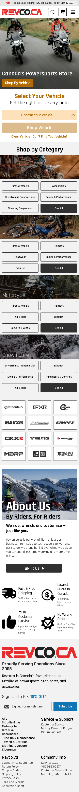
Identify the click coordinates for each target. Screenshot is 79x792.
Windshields (59, 186)
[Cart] (63, 12)
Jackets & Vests (20, 328)
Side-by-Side (11, 722)
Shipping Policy (11, 774)
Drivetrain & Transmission (20, 197)
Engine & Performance (59, 197)
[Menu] (73, 12)
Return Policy (10, 767)
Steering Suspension (20, 208)
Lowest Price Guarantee (17, 763)
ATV (4, 719)
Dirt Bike (8, 730)
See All (59, 208)
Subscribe (65, 706)
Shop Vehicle (39, 128)
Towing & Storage (14, 742)
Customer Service (52, 724)
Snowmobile (10, 734)
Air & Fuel (20, 317)
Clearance (9, 750)
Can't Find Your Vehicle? (50, 136)
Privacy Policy (10, 778)
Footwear (20, 257)
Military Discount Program (57, 728)
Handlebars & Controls (59, 377)
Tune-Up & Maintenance (18, 738)
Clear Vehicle (20, 136)
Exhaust (20, 268)
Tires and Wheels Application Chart (13, 784)
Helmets (59, 246)
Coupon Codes (11, 770)
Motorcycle (9, 726)
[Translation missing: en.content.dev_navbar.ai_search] (52, 12)
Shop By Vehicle (17, 83)
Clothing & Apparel (15, 746)
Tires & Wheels (20, 186)
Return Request (51, 732)
